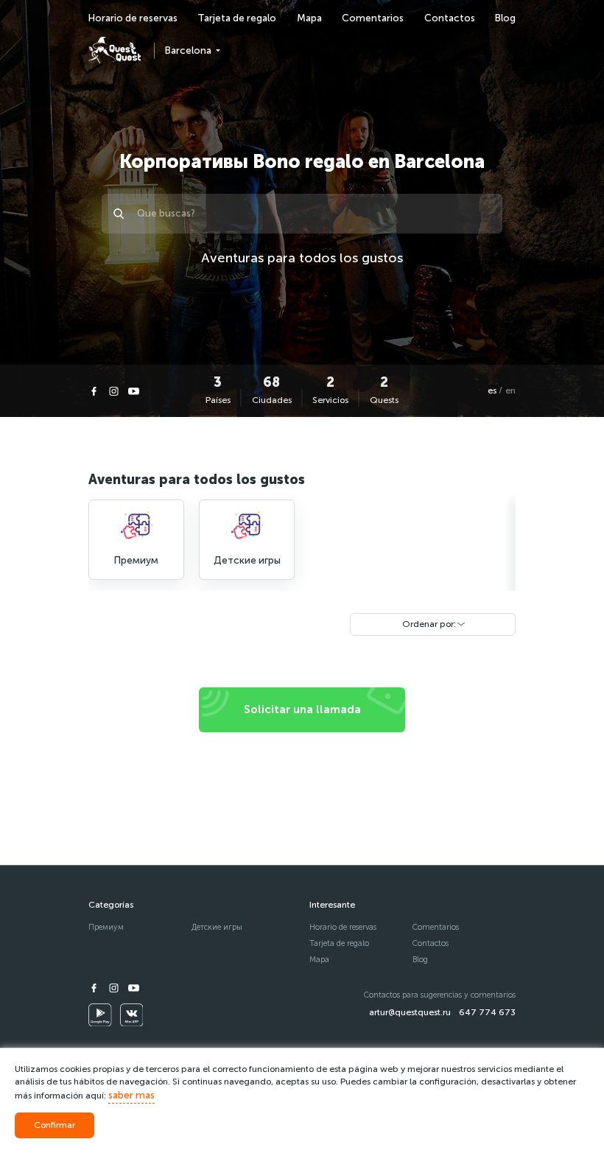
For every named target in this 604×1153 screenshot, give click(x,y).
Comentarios (373, 18)
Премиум (106, 927)
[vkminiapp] (132, 1015)
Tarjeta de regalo (236, 18)
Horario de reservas (133, 18)
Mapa (309, 18)
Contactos (449, 18)
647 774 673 (487, 1012)
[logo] (114, 50)
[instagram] (113, 391)
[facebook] (93, 391)
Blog (505, 18)
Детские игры (217, 927)
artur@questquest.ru (410, 1012)
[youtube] (133, 391)
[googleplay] (100, 1015)
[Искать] (120, 213)
